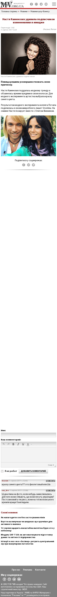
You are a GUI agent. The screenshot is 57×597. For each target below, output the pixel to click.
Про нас (16, 570)
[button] (3, 444)
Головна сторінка (9, 11)
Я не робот (11, 471)
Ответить (50, 481)
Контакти (40, 570)
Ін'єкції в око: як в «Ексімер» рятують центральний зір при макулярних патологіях (27, 542)
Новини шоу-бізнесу (40, 11)
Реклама (27, 570)
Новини (24, 11)
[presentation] (4, 444)
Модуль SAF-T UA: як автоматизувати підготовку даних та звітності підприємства (27, 536)
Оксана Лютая (49, 29)
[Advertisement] (28, 302)
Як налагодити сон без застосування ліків (23, 517)
